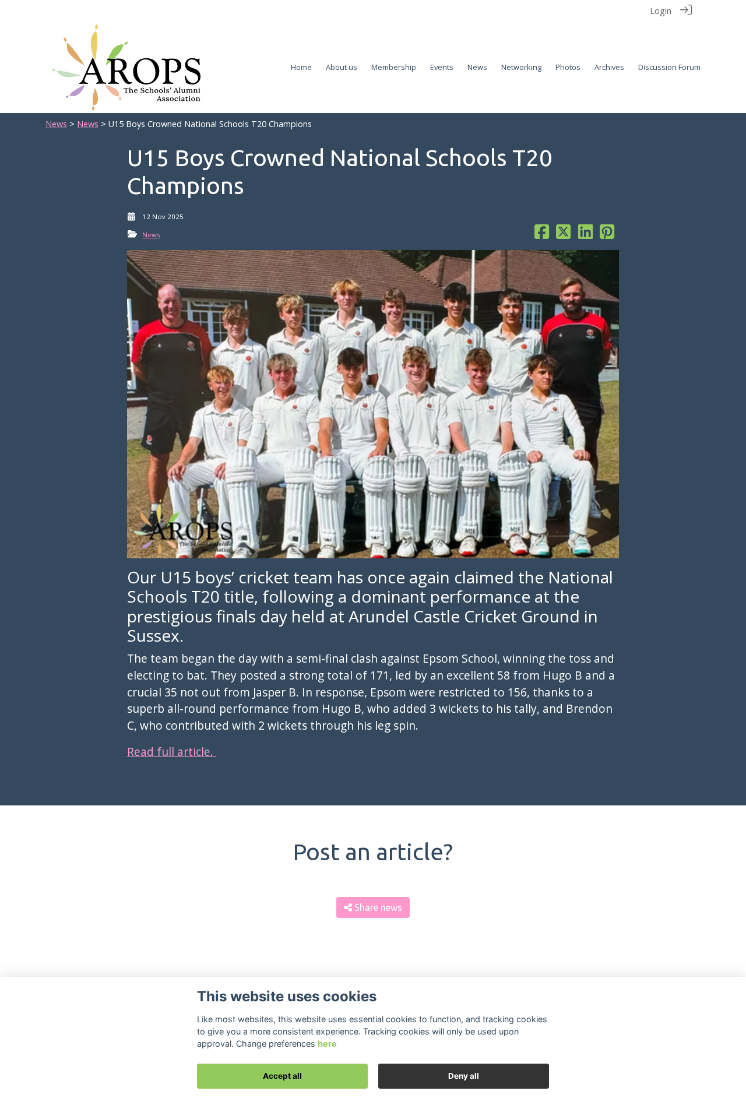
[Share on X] (563, 234)
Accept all (282, 1076)
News (56, 123)
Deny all (463, 1076)
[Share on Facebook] (541, 234)
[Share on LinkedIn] (585, 234)
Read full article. (171, 751)
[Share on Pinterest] (607, 234)
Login (660, 10)
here (327, 1043)
